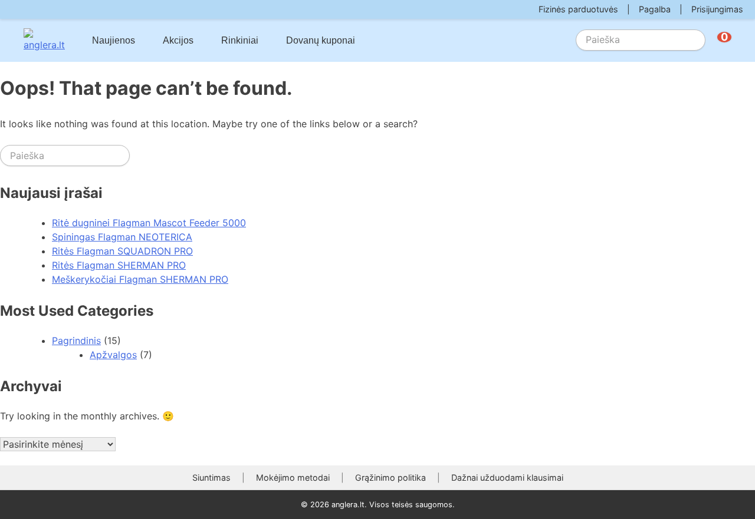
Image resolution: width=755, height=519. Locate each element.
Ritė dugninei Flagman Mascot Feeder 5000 (149, 223)
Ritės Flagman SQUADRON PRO (122, 251)
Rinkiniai (239, 40)
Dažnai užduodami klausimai (507, 477)
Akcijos (178, 40)
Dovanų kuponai (320, 40)
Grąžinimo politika (390, 477)
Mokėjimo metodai (293, 477)
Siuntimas (211, 477)
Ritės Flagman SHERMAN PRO (119, 265)
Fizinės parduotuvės (578, 9)
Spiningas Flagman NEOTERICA (122, 237)
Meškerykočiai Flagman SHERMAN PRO (140, 279)
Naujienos (113, 40)
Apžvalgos (113, 355)
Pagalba (655, 9)
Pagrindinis (76, 340)
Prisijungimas (717, 9)
